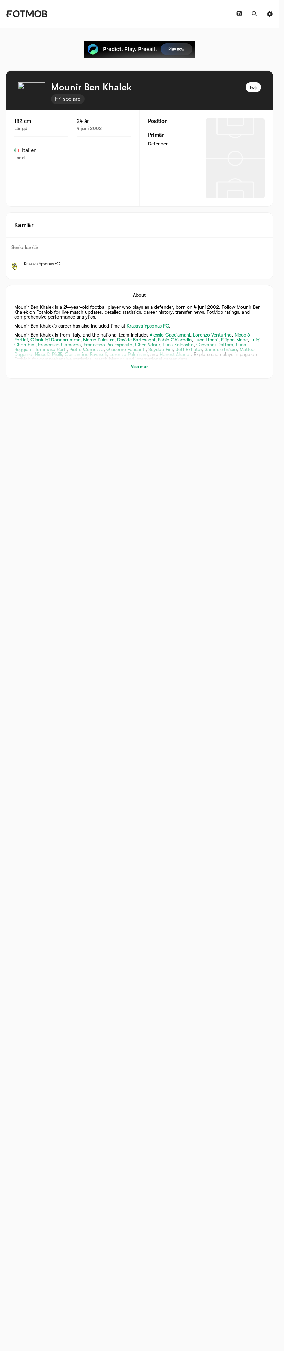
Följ (253, 87)
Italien (29, 150)
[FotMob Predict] (139, 49)
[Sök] (254, 13)
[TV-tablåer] (239, 13)
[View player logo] (31, 96)
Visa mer (139, 366)
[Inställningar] (269, 13)
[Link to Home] (26, 13)
